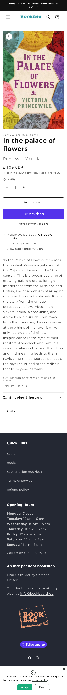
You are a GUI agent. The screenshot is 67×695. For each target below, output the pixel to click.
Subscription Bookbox (24, 471)
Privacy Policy (40, 680)
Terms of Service (20, 480)
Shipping (26, 172)
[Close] (64, 669)
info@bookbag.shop (36, 594)
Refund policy (18, 489)
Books (12, 462)
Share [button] (11, 410)
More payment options (33, 223)
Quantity (9, 179)
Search (12, 453)
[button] (8, 17)
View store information (25, 249)
